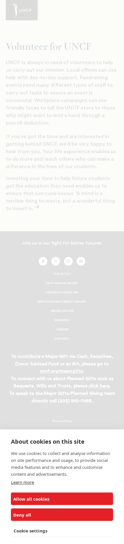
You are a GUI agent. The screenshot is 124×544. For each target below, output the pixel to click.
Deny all (22, 515)
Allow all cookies (31, 499)
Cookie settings (30, 531)
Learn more (22, 482)
